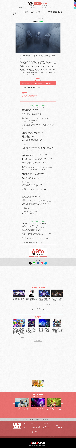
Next (62, 404)
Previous (14, 404)
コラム (38, 7)
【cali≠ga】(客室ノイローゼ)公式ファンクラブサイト (33, 214)
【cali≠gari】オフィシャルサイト (29, 96)
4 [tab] (38, 415)
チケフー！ (45, 424)
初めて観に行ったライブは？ (37, 427)
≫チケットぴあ (24, 92)
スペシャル (44, 7)
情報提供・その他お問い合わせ (50, 436)
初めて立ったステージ (36, 428)
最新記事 (20, 7)
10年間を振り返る (35, 424)
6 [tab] (41, 415)
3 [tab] (37, 415)
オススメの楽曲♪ (35, 431)
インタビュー (26, 7)
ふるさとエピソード (35, 430)
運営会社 (32, 436)
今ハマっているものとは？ (36, 432)
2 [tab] (35, 415)
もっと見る (38, 340)
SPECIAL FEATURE (46, 428)
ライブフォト (45, 426)
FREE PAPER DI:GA (46, 427)
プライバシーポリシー (39, 436)
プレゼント (50, 7)
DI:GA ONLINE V (46, 423)
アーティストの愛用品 (36, 426)
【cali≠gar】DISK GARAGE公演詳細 (30, 95)
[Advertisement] (38, 275)
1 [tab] (34, 415)
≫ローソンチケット (25, 93)
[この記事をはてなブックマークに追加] (45, 263)
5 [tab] (40, 415)
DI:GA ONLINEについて (25, 436)
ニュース (55, 7)
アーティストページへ (38, 308)
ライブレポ (33, 7)
